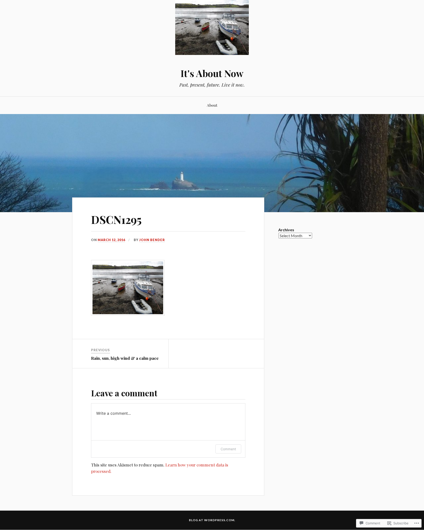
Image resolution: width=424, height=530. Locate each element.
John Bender (152, 240)
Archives (286, 229)
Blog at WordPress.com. (212, 520)
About (212, 105)
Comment (228, 449)
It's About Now (212, 73)
